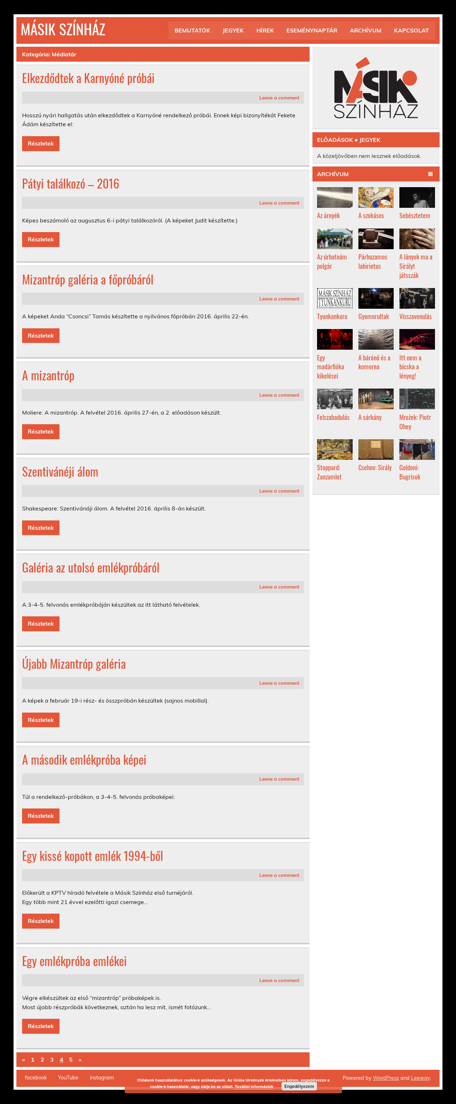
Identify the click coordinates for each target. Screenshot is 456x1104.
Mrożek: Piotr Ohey (415, 421)
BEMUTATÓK (192, 30)
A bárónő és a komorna (374, 362)
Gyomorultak (373, 316)
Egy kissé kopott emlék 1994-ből (92, 855)
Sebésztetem (414, 215)
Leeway (420, 1078)
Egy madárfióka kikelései (330, 367)
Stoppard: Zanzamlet (329, 471)
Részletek (41, 143)
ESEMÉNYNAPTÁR (311, 30)
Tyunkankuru (332, 316)
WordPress (386, 1078)
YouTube (68, 1077)
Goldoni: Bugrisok (409, 471)
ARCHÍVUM (366, 30)
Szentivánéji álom (60, 471)
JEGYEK (233, 30)
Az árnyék (328, 215)
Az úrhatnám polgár (332, 261)
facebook (36, 1077)
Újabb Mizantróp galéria (74, 663)
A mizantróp (48, 375)
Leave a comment (279, 97)
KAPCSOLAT (411, 30)
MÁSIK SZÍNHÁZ (63, 28)
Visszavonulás (415, 316)
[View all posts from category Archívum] (430, 174)
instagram (102, 1077)
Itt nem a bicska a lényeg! (410, 367)
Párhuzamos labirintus (372, 261)
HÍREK (265, 30)
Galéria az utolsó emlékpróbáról (91, 567)
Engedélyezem (299, 1086)
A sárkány (370, 417)
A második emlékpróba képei (84, 759)
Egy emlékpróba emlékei (74, 961)
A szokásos (371, 215)
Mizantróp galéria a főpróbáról (88, 279)
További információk (254, 1086)
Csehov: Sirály (375, 467)
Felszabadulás (333, 417)
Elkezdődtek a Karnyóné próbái (88, 78)
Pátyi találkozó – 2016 (70, 183)
